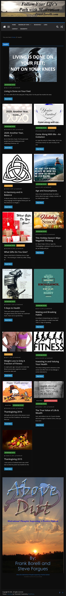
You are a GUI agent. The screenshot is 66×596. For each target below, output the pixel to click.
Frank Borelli (17, 88)
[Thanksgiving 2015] (17, 440)
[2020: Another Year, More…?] (17, 114)
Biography (23, 29)
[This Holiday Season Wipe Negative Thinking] (49, 220)
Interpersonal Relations (51, 400)
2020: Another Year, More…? (14, 134)
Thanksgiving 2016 (13, 411)
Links (45, 24)
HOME (14, 24)
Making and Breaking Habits (46, 313)
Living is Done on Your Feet (17, 91)
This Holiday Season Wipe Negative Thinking (48, 239)
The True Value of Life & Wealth (47, 411)
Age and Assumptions (46, 190)
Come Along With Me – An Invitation (48, 135)
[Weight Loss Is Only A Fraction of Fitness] (17, 342)
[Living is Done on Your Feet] (33, 64)
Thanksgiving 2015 (13, 459)
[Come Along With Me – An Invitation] (49, 114)
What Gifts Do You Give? (16, 251)
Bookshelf (37, 24)
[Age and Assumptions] (49, 167)
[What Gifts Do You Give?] (17, 227)
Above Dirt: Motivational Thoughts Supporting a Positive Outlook (33, 574)
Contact (15, 29)
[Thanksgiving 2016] (17, 391)
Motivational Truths (10, 84)
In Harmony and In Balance (13, 193)
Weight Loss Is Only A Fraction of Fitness (14, 362)
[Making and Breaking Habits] (49, 286)
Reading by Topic (23, 24)
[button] (30, 25)
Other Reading (52, 127)
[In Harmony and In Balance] (17, 168)
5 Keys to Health (12, 308)
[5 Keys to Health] (17, 284)
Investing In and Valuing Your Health (47, 363)
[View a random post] (61, 27)
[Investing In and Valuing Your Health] (49, 342)
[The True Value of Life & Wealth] (49, 389)
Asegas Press (8, 405)
